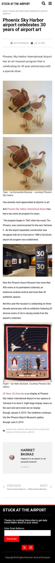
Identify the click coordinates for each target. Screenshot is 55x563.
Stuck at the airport (16, 4)
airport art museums (27, 429)
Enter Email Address (14, 528)
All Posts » (25, 467)
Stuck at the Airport (24, 510)
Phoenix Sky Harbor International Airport (27, 209)
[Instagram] (31, 547)
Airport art (11, 429)
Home (5, 11)
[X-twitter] (24, 547)
